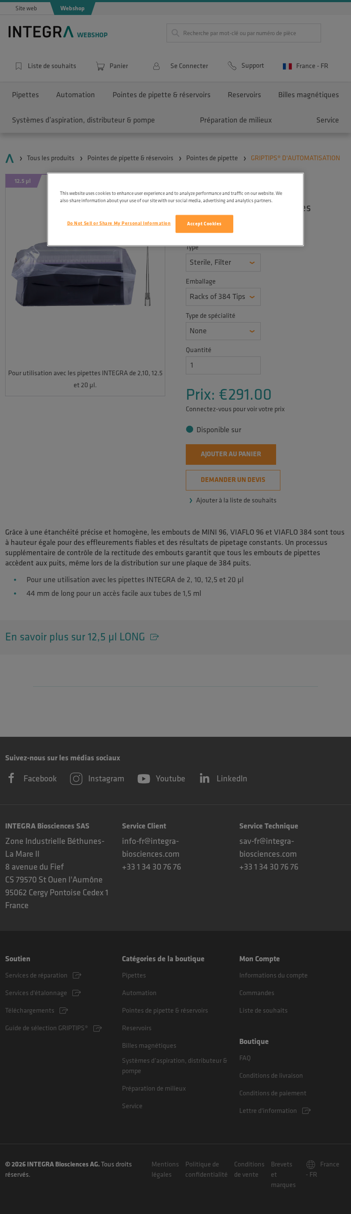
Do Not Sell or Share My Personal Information (119, 223)
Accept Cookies (204, 224)
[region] (175, 209)
